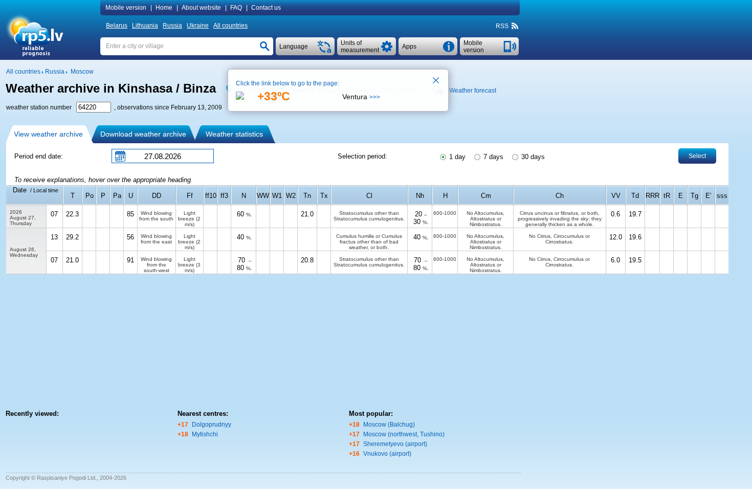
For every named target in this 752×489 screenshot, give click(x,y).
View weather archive (48, 134)
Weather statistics (234, 134)
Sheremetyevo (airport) (395, 444)
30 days (532, 157)
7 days (492, 157)
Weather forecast (472, 90)
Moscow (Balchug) (389, 424)
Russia (172, 25)
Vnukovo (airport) (387, 453)
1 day (456, 157)
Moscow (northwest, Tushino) (404, 434)
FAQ (236, 7)
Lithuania (145, 25)
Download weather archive (143, 134)
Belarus (116, 25)
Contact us (266, 7)
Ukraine (198, 25)
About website (201, 7)
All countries (230, 25)
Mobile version (125, 7)
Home (164, 7)
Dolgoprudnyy (211, 424)
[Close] (436, 81)
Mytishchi (205, 434)
